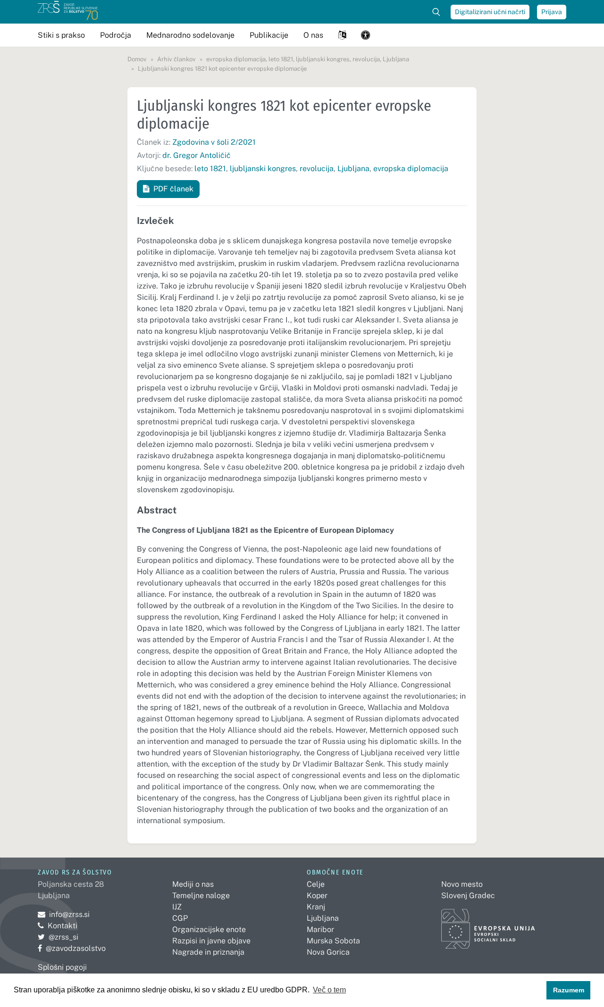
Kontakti (62, 925)
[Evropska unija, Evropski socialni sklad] (488, 924)
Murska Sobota (333, 940)
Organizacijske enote (209, 929)
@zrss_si (58, 937)
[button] (342, 35)
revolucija (317, 168)
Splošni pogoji (62, 967)
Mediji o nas (193, 884)
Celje (316, 884)
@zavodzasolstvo (72, 948)
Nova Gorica (328, 952)
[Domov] (68, 11)
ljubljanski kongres (263, 168)
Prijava (551, 12)
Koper (317, 895)
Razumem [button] (568, 990)
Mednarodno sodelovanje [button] (190, 35)
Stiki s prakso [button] (61, 35)
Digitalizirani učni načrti (490, 12)
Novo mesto (462, 884)
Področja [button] (115, 35)
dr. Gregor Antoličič (196, 155)
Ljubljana (353, 168)
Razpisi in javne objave (211, 940)
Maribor (320, 929)
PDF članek (173, 188)
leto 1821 (210, 168)
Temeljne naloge (201, 895)
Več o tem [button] (329, 990)
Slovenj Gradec (468, 895)
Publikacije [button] (269, 35)
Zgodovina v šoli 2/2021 (214, 142)
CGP (180, 918)
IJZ (177, 906)
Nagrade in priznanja (208, 952)
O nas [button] (313, 35)
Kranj (316, 906)
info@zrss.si (64, 914)
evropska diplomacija (410, 168)
